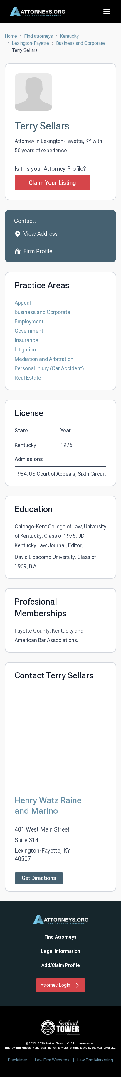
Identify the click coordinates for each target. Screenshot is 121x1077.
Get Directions (39, 878)
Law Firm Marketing (95, 1060)
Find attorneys (38, 36)
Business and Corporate (80, 43)
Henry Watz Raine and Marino (48, 805)
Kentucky (69, 36)
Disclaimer (17, 1060)
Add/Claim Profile (60, 965)
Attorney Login (55, 985)
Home (11, 36)
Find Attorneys (60, 937)
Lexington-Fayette (30, 43)
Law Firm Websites (52, 1060)
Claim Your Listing (52, 182)
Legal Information (60, 951)
